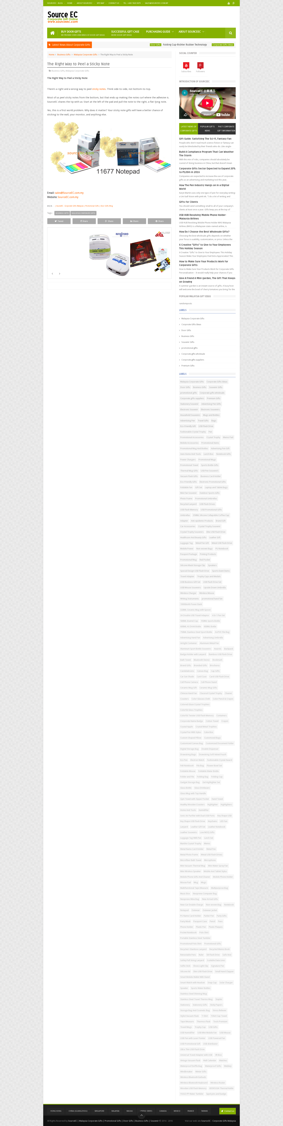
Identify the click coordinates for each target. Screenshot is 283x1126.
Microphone (210, 860)
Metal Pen (211, 849)
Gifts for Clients (188, 201)
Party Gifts (221, 916)
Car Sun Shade (187, 676)
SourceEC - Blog (55, 3)
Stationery (185, 1005)
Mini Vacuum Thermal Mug (192, 866)
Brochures (215, 665)
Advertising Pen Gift (220, 448)
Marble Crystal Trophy (190, 843)
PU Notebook (222, 548)
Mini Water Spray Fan (218, 866)
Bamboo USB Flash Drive (220, 654)
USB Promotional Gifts (211, 509)
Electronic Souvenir (189, 409)
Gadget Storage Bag (190, 782)
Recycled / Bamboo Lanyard (193, 949)
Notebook (229, 904)
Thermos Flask (203, 1021)
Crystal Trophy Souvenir (209, 526)
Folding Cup (217, 776)
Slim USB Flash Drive (202, 971)
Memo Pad (228, 437)
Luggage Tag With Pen (190, 838)
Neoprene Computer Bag (205, 893)
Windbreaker (186, 1071)
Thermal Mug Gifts (189, 470)
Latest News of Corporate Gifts (188, 129)
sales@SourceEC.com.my (156, 3)
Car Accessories (187, 526)
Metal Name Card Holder (192, 849)
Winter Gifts (200, 1071)
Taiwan (204, 1111)
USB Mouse (225, 1032)
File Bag (200, 765)
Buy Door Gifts (83, 33)
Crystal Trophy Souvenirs (192, 532)
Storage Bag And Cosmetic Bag (195, 1010)
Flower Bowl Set (214, 765)
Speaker (184, 988)
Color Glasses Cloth (201, 699)
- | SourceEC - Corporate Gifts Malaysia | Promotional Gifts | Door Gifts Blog (83, 206)
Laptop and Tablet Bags (216, 487)
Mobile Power (186, 548)
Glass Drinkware (202, 788)
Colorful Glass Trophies (191, 710)
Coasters (184, 699)
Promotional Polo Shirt (190, 943)
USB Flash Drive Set (212, 582)
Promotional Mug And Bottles (194, 448)
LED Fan (223, 821)
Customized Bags (212, 738)
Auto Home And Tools (190, 454)
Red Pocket (205, 559)
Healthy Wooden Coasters (192, 804)
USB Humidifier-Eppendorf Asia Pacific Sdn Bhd (223, 44)
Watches (223, 1060)
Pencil (212, 921)
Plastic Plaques (216, 927)
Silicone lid (185, 971)
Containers (222, 715)
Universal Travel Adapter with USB (196, 1055)
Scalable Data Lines (216, 960)
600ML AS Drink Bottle (190, 626)
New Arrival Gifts (210, 899)
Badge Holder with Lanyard (193, 654)
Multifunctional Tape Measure (194, 888)
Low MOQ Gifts (207, 832)
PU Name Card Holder (190, 916)
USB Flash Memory (189, 509)
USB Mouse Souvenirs (190, 587)
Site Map (100, 3)
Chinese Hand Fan (188, 693)
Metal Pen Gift (202, 543)
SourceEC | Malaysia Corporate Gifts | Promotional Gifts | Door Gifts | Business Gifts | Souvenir (113, 1121)
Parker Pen (209, 916)
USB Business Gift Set (190, 582)
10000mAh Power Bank (191, 604)
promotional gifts (189, 348)
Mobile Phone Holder (223, 877)
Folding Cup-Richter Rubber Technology (146, 44)
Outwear (196, 910)
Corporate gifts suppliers (192, 360)
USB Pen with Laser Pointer (192, 1038)
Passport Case (200, 921)
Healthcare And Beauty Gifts (193, 537)
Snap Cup (212, 982)
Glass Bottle (185, 788)
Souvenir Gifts (187, 342)
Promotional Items (210, 443)
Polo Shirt (203, 932)
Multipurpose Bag (219, 888)
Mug (196, 882)
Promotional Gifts (212, 943)
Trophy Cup (200, 1027)
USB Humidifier (187, 1032)
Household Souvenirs (190, 415)
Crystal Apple (186, 726)
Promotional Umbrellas (206, 498)
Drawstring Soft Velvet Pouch (212, 754)
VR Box (218, 1055)
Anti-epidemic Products (202, 521)
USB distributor (210, 1044)
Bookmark (217, 660)
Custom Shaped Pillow (190, 738)
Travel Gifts (203, 420)
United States (146, 1111)
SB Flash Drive (213, 955)
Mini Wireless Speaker (190, 871)
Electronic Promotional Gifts (213, 482)
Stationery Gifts (200, 1005)
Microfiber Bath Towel (190, 860)
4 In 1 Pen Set (218, 615)
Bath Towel (185, 660)
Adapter (184, 521)
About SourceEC (84, 3)
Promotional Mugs (207, 459)
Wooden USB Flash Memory (193, 1088)
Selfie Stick (185, 966)
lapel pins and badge (216, 1094)
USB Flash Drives (207, 504)
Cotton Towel (212, 721)
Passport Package (188, 554)
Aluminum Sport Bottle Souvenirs (195, 649)
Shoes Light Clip (200, 966)
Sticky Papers (216, 1005)
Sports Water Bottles (200, 988)
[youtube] (228, 3)
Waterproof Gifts (213, 1066)
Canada (163, 1111)
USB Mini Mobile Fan (207, 1032)
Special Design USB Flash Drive (194, 571)
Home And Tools (188, 810)
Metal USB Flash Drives (211, 854)
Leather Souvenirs (188, 832)
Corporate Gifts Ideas (183, 45)
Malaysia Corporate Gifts (85, 54)
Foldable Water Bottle (208, 771)
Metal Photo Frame (189, 854)
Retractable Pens (188, 955)
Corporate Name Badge (191, 721)
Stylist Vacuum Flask (189, 1016)
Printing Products (208, 554)
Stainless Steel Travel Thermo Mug (196, 999)
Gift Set (198, 487)
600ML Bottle (210, 626)
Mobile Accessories (189, 443)
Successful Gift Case (125, 33)
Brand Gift (221, 521)
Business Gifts (63, 54)
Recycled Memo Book (219, 949)
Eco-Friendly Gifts (188, 482)
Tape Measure (187, 1021)
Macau (130, 1111)
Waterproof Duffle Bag (191, 1066)
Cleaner (228, 693)
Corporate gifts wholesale (193, 354)
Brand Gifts (185, 665)
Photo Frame (186, 498)
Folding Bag (202, 776)
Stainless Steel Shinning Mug (193, 993)
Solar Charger (226, 982)
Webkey (227, 1066)
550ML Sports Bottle (210, 621)
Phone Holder (186, 927)
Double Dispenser (210, 749)
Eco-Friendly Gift (188, 426)
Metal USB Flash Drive (222, 543)
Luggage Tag (186, 543)
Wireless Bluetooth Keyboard (194, 1082)
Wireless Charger (188, 593)
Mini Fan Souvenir (188, 493)
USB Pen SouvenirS (209, 470)
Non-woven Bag (213, 904)
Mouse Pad (185, 882)
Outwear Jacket (210, 910)
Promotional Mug (188, 559)
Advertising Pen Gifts (211, 404)
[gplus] (233, 3)
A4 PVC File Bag (222, 632)
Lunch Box (208, 454)
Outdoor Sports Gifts (209, 493)
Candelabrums (187, 671)
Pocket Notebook (188, 932)
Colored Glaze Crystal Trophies (194, 704)
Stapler (219, 999)
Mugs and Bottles (211, 415)
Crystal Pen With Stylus (190, 732)
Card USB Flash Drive (219, 676)
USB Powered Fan (216, 1038)
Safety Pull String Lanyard (192, 960)
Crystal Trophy (213, 437)
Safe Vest (227, 955)
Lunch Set (208, 838)
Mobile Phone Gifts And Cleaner (195, 877)
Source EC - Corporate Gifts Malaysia (218, 1121)
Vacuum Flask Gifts (189, 476)
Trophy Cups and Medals (209, 576)
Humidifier (204, 810)
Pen (210, 432)
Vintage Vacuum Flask (190, 1060)
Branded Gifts (200, 665)
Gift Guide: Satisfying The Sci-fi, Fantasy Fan (205, 138)
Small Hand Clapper (224, 971)
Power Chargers (188, 459)
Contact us (229, 1111)
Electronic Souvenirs (210, 409)
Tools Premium (220, 1021)
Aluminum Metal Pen (209, 643)
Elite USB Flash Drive (216, 532)
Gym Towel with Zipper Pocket (194, 799)
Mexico (177, 1111)
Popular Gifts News (207, 129)
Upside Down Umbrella (215, 587)
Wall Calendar (209, 1060)
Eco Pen (184, 760)
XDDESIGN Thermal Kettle (221, 1088)
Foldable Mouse (187, 771)
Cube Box (208, 732)
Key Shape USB (224, 815)
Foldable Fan (186, 487)
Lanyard (184, 827)
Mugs (203, 882)
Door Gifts (116, 45)
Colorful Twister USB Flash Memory (197, 715)
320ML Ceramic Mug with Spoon (195, 610)
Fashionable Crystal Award (219, 760)
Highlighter (213, 804)
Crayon (224, 721)
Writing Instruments (189, 598)
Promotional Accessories (192, 437)
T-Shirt (205, 1016)
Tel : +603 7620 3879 (132, 3)
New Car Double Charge (191, 904)
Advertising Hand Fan (190, 637)
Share (85, 221)
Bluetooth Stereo (202, 660)
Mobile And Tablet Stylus (215, 871)
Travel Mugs (186, 1027)
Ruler (201, 955)
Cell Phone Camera (189, 682)
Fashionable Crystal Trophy (193, 432)
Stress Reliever (219, 1010)
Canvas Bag (202, 671)
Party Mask (185, 921)
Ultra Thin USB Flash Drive (192, 1049)
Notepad (184, 910)
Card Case (202, 676)
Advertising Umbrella (213, 637)
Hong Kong (55, 1111)
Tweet (60, 221)
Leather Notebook (216, 827)
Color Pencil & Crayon (223, 699)
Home (69, 3)
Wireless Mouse (206, 593)
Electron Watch (197, 760)
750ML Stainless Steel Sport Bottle (196, 632)
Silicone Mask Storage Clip (192, 565)
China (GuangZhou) (78, 1111)
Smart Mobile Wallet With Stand (195, 977)
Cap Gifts (215, 671)
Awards (217, 649)
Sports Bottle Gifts (209, 465)
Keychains (212, 821)
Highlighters (226, 804)
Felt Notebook (187, 765)
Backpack (228, 649)
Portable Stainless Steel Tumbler (195, 938)
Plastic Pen (201, 927)
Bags (213, 420)
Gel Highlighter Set (211, 782)
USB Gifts (213, 1027)
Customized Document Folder (220, 743)
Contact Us (114, 3)
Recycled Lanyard (188, 504)
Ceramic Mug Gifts (208, 687)
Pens (220, 921)
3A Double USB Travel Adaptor (194, 615)
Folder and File (187, 776)
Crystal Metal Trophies (206, 726)
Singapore (99, 1111)
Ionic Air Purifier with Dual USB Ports (197, 815)
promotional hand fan (212, 598)
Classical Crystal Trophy (211, 693)
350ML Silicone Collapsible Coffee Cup (211, 515)
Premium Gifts (187, 366)
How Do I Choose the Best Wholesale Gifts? (204, 231)
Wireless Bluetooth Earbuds (193, 1077)
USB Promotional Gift (190, 1044)
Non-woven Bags (204, 548)
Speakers (212, 565)
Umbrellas (185, 515)
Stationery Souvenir (189, 404)
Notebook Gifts (223, 454)
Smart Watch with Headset (192, 982)
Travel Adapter (187, 576)
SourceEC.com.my (68, 197)
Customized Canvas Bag (191, 743)
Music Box (185, 893)
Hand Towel (217, 799)
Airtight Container (188, 643)
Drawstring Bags (188, 754)
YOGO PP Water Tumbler (191, 1094)
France (191, 1111)
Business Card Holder (211, 476)
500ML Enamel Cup (189, 621)
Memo (207, 843)
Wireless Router (217, 1082)
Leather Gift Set (198, 827)
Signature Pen (217, 966)
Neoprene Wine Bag (189, 899)
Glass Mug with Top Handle (193, 793)
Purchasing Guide (158, 31)
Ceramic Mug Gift (188, 687)
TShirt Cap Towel (219, 1016)
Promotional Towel (189, 465)
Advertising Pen (187, 420)
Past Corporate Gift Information (226, 129)
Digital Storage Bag (189, 749)
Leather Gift (214, 537)
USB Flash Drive (206, 426)
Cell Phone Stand (209, 682)
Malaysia (115, 1111)
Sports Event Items (221, 571)
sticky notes (99, 89)
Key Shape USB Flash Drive (192, 821)
